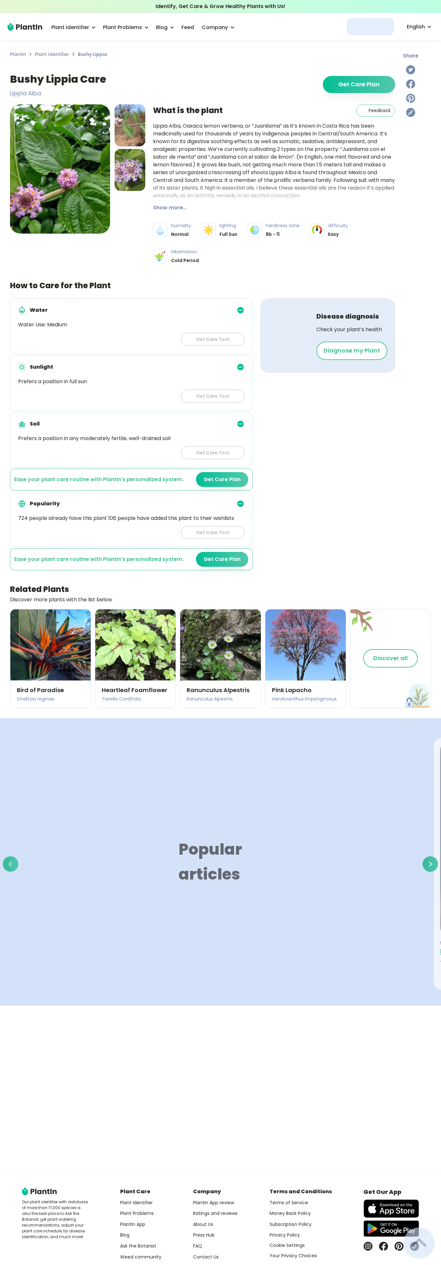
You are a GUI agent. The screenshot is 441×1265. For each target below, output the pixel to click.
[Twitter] (410, 69)
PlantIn (18, 54)
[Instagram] (368, 1246)
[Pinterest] (410, 98)
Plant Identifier (52, 54)
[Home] (24, 26)
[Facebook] (410, 84)
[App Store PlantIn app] (391, 1208)
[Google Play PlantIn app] (391, 1228)
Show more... (170, 207)
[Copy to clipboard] (410, 112)
